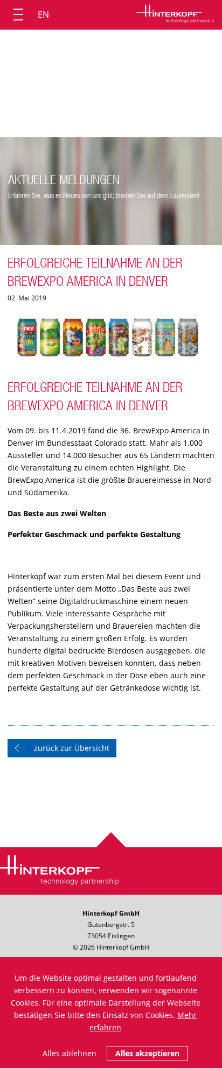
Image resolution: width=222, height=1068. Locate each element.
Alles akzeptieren (147, 1053)
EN (43, 14)
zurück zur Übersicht (71, 748)
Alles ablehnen (69, 1053)
